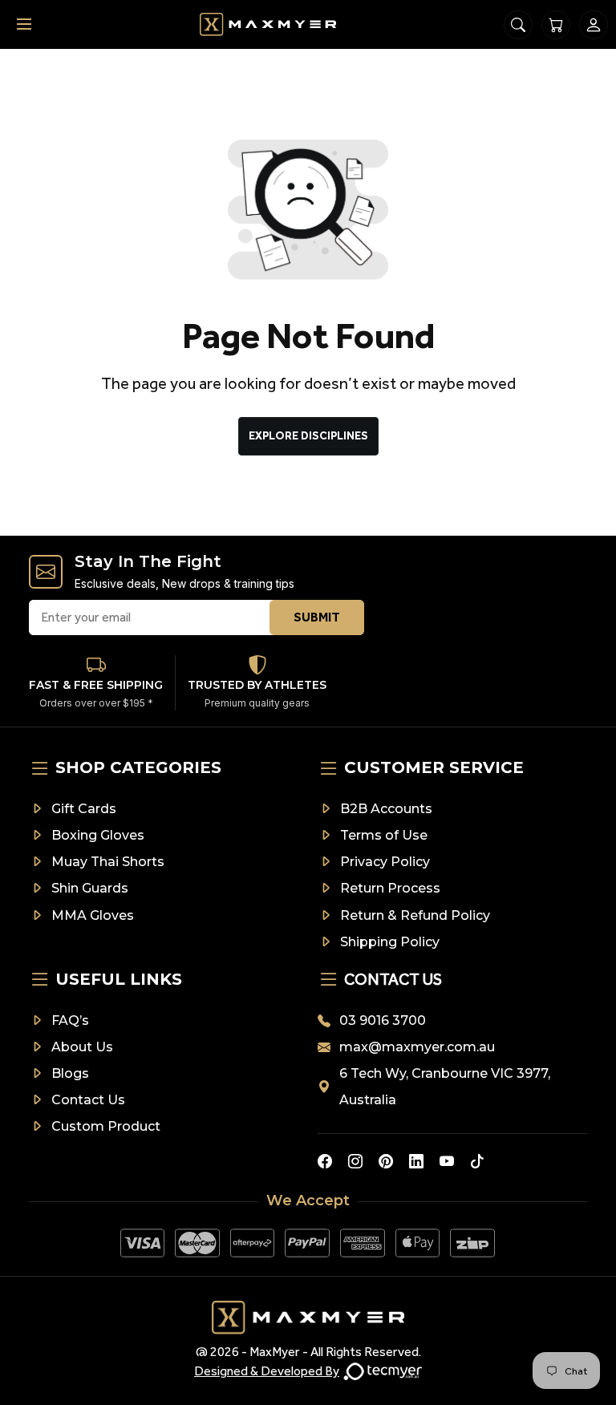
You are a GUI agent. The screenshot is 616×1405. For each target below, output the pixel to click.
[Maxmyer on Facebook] (325, 1161)
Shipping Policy (390, 941)
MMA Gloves (92, 915)
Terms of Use (384, 835)
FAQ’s (70, 1020)
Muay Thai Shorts (107, 861)
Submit (317, 617)
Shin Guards (89, 888)
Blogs (70, 1073)
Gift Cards (83, 808)
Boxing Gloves (97, 835)
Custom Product (105, 1126)
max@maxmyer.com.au (417, 1047)
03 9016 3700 (382, 1020)
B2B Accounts (386, 808)
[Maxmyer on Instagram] (355, 1161)
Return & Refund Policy (415, 915)
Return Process (390, 888)
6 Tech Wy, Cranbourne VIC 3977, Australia (444, 1086)
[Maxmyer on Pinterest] (386, 1161)
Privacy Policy (385, 861)
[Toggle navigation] (24, 24)
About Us (82, 1047)
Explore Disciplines (308, 436)
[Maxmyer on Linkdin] (416, 1161)
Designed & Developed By (266, 1371)
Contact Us (88, 1099)
